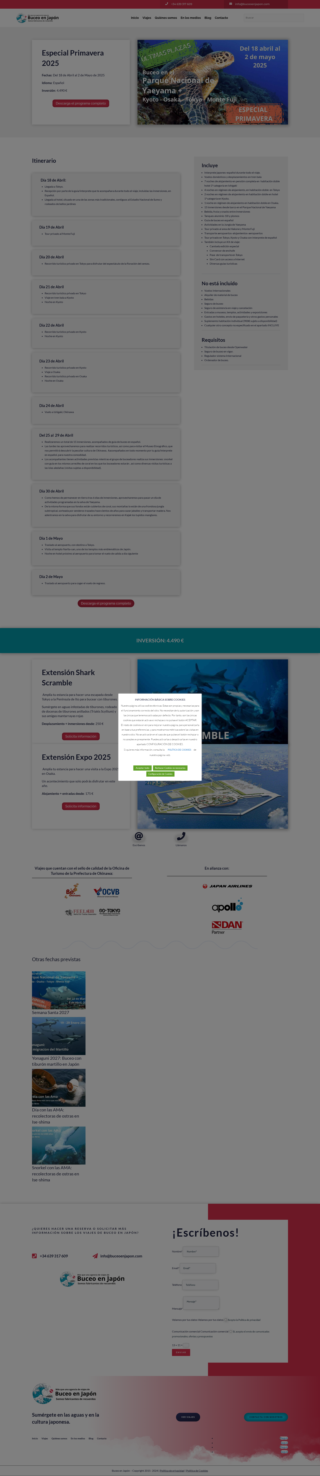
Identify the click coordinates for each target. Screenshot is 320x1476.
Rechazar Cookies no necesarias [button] (170, 768)
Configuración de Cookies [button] (160, 774)
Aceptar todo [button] (142, 767)
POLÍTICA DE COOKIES (179, 749)
